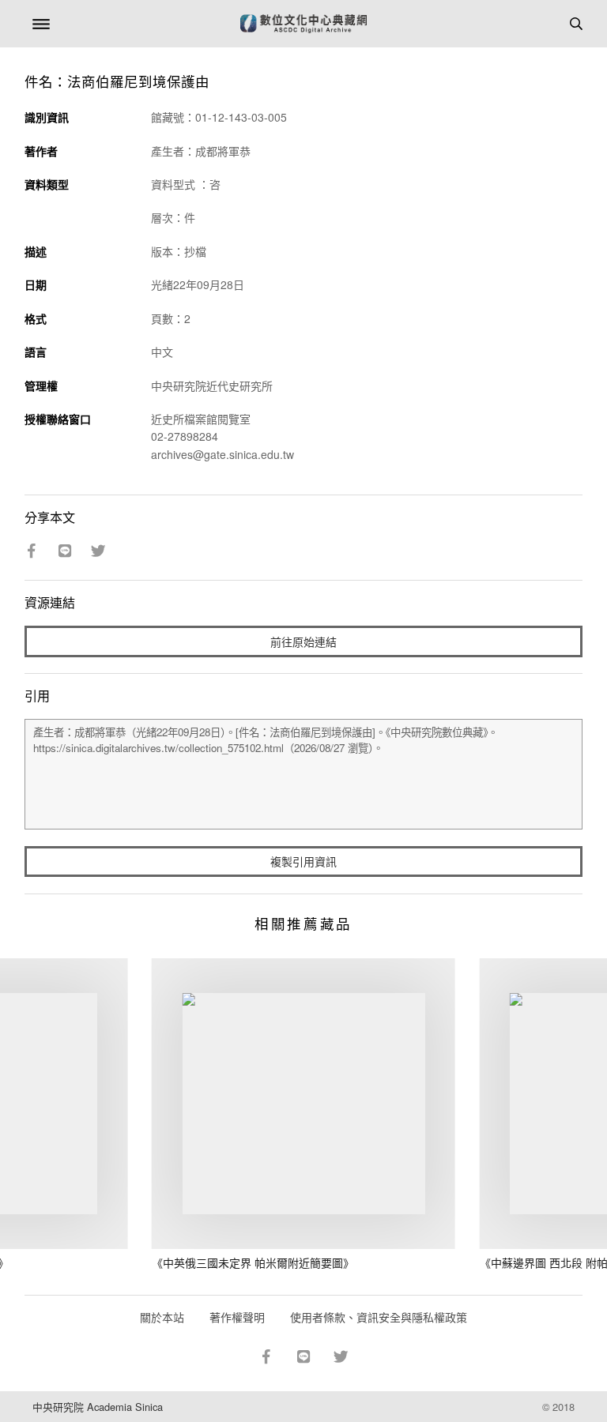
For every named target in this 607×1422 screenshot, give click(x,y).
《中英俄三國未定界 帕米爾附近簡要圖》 (253, 1262)
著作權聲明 (237, 1317)
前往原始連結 (303, 641)
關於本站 (162, 1317)
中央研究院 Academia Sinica (97, 1406)
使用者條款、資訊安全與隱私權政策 (378, 1317)
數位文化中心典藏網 (303, 23)
